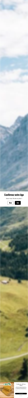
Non (10, 203)
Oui (18, 203)
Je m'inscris (21, 393)
